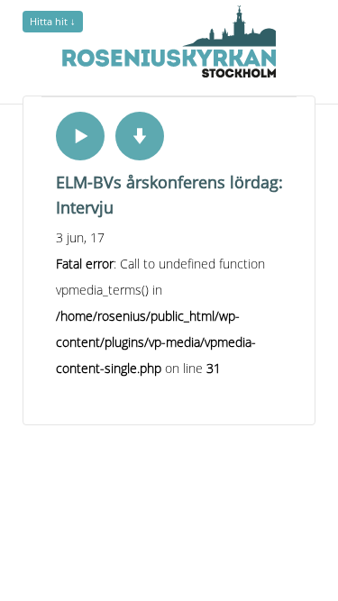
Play (80, 136)
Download (139, 136)
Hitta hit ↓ (53, 21)
